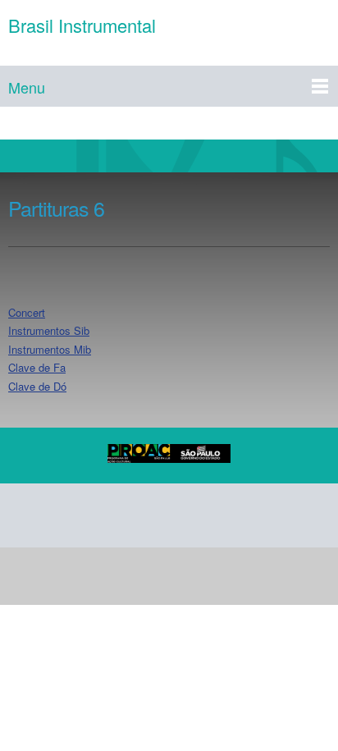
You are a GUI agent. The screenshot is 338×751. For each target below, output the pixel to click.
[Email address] (67, 515)
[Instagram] (185, 515)
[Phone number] (28, 515)
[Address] (106, 515)
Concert (26, 312)
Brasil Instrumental (82, 25)
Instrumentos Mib (49, 349)
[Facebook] (146, 515)
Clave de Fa (37, 367)
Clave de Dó (37, 386)
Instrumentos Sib (48, 330)
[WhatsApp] (224, 515)
